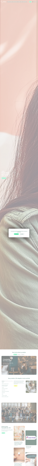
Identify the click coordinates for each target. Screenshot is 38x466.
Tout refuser (27, 229)
